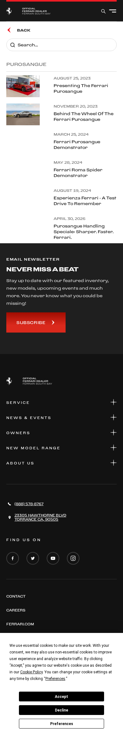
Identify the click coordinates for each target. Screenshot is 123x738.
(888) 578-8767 (29, 504)
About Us (20, 463)
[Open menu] (113, 11)
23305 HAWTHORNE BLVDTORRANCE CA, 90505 (40, 517)
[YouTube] (53, 559)
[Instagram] (73, 559)
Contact (16, 596)
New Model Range (33, 448)
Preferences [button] (55, 678)
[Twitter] (32, 559)
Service (18, 402)
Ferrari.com (20, 624)
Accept (61, 696)
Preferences (61, 724)
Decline (61, 710)
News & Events (28, 418)
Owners (18, 433)
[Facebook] (12, 559)
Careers (15, 610)
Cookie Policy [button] (31, 672)
